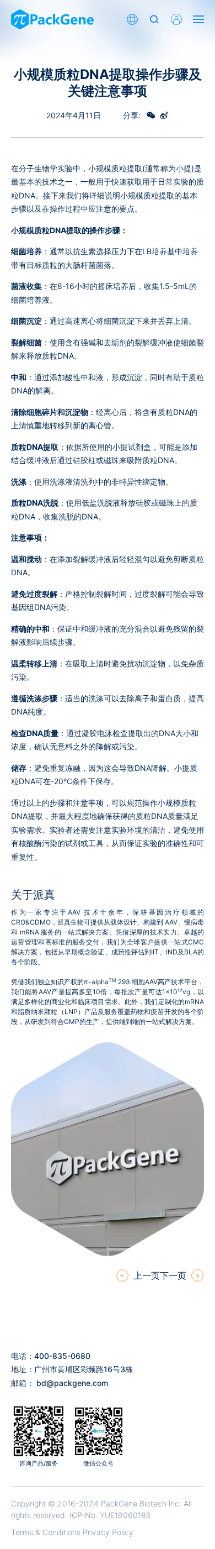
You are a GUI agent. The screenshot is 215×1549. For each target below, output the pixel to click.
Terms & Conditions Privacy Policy (72, 1532)
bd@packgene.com (72, 1383)
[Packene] (52, 19)
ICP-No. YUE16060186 (110, 1515)
